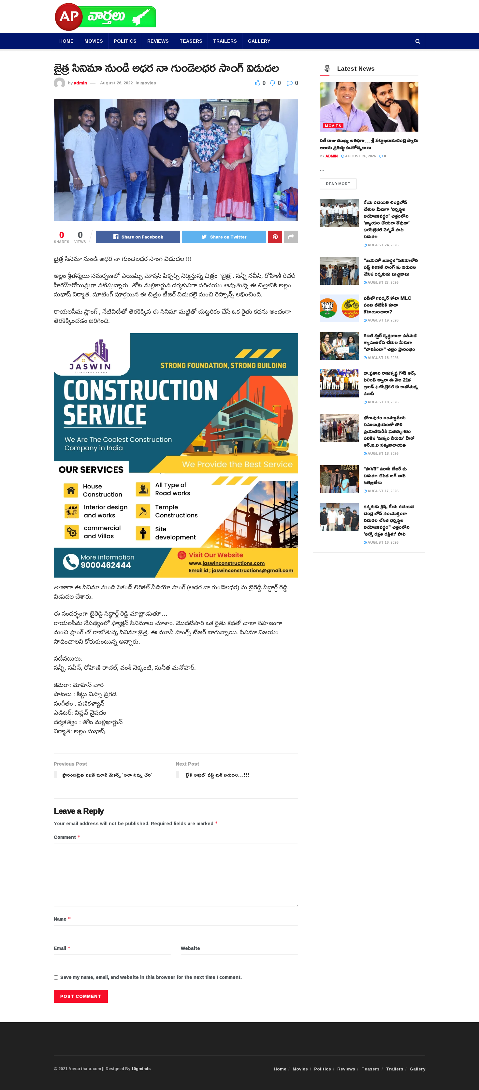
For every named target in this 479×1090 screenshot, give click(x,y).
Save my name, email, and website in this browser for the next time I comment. (151, 977)
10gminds (141, 1068)
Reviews (158, 40)
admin (80, 83)
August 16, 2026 (382, 542)
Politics (125, 40)
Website (190, 948)
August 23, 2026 (382, 282)
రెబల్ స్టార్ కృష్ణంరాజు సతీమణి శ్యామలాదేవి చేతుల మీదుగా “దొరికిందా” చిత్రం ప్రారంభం (390, 342)
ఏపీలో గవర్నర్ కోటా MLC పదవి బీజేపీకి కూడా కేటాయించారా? (387, 304)
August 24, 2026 (382, 244)
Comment (67, 837)
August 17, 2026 (382, 490)
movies (148, 83)
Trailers (225, 40)
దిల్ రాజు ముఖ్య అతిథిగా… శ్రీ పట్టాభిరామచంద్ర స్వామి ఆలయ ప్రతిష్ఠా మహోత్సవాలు (369, 143)
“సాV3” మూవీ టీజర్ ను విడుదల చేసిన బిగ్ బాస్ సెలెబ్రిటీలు (385, 475)
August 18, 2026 (382, 357)
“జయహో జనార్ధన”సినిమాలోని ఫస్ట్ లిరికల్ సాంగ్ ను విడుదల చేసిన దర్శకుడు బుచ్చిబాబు (391, 267)
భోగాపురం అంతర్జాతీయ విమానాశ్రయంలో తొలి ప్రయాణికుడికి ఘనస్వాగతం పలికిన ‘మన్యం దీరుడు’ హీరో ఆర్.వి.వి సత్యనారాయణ (389, 431)
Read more (338, 183)
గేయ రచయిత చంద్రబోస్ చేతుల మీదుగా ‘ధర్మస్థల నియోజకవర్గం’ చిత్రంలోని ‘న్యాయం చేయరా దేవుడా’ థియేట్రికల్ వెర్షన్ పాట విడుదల (387, 219)
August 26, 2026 (360, 155)
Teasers (191, 40)
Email (62, 948)
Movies (93, 40)
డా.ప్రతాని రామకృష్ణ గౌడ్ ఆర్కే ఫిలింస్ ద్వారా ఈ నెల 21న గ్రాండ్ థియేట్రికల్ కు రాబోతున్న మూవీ (391, 383)
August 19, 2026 (382, 320)
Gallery (259, 40)
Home (66, 40)
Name (62, 919)
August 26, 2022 (116, 83)
